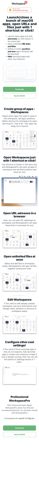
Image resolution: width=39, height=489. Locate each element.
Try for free (19, 89)
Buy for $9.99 (19, 96)
